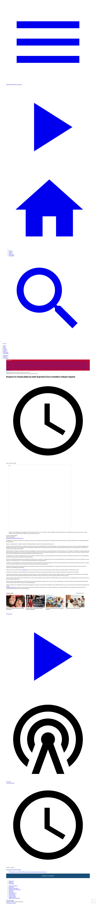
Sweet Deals (11, 255)
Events (10, 253)
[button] (16, 603)
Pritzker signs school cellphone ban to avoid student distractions (67, 365)
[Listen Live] (48, 655)
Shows (10, 250)
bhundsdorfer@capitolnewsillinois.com (14, 538)
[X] (5, 356)
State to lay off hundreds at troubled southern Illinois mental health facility (55, 368)
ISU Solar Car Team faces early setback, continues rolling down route (69, 366)
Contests (11, 252)
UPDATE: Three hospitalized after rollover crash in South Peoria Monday (69, 367)
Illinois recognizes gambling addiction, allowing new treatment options (39, 366)
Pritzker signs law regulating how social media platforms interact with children (43, 362)
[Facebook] (5, 355)
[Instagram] (6, 357)
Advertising (11, 254)
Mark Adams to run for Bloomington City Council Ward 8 (70, 361)
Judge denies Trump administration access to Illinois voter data (20, 361)
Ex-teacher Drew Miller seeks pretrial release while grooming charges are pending (35, 365)
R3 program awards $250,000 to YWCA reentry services (46, 361)
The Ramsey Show (10, 783)
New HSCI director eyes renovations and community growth (41, 367)
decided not (25, 569)
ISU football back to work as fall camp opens (69, 362)
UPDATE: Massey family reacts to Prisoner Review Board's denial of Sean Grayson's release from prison (52, 363)
